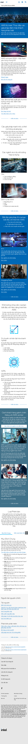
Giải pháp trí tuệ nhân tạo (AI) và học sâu (12, 616)
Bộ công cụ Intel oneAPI (7, 630)
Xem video (4, 260)
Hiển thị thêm (14, 118)
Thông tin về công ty (6, 658)
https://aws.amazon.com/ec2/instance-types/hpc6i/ (15, 649)
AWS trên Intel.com (6, 605)
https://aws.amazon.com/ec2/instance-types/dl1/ (15, 646)
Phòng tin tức (4, 675)
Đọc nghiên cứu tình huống (8, 258)
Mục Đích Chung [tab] (6, 533)
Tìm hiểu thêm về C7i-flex (8, 113)
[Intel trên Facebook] (2, 688)
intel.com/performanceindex (8, 710)
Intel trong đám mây (6, 611)
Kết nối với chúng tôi (6, 79)
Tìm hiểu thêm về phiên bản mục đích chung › (13, 552)
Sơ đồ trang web (5, 679)
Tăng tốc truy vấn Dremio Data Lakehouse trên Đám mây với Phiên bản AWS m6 (13, 608)
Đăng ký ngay (4, 77)
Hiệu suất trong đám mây (8, 614)
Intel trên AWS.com (6, 618)
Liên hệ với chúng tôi (6, 672)
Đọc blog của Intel (6, 111)
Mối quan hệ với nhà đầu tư (8, 668)
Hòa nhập (3, 665)
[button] (14, 79)
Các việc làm (4, 682)
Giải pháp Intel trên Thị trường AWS (11, 632)
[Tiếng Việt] (22, 2)
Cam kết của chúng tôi (7, 661)
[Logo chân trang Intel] (4, 730)
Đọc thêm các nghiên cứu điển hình (14, 426)
